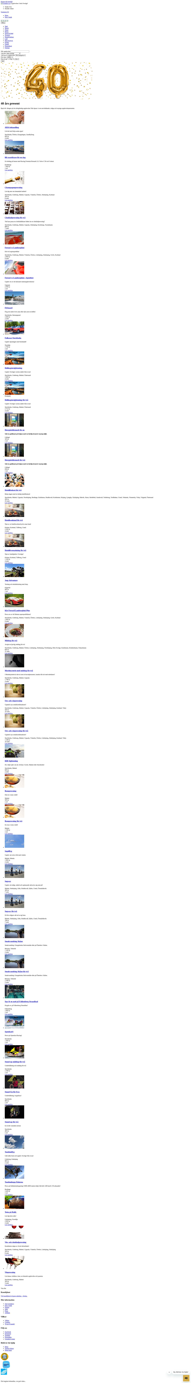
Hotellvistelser (9, 37)
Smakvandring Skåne (14, 941)
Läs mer (7, 140)
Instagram (8, 1333)
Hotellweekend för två (14, 520)
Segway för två (11, 911)
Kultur (7, 42)
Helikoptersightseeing (13, 368)
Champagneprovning (13, 187)
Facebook (8, 1332)
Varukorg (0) (5, 12)
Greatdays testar (10, 1339)
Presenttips (8, 1337)
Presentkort (8, 46)
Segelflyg (8, 851)
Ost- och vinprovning (13, 701)
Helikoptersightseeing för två (16, 400)
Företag (7, 48)
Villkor (7, 1320)
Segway (8, 881)
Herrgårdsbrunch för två (15, 460)
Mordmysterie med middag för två (19, 671)
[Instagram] (4, 21)
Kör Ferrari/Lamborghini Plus (17, 610)
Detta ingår (8, 1350)
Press (6, 1311)
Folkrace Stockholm (13, 338)
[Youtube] (6, 21)
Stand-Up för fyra (12, 1092)
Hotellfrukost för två (13, 490)
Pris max (3, 57)
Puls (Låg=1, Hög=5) (7, 59)
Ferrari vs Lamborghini (14, 248)
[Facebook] (2, 21)
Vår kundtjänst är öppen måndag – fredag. (14, 1296)
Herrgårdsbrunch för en (14, 430)
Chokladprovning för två (15, 218)
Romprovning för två (13, 821)
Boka (6, 15)
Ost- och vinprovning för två (16, 731)
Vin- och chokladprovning (15, 1242)
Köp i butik (8, 17)
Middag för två (11, 641)
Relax (6, 32)
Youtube (7, 1335)
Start (6, 26)
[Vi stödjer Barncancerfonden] (6, 1368)
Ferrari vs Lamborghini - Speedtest (19, 278)
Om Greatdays (9, 1304)
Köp (11, 140)
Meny (3, 23)
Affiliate (7, 1313)
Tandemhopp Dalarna (14, 1182)
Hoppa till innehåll (6, 1)
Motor (7, 28)
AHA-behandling (12, 127)
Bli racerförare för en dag (15, 157)
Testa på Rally (10, 1212)
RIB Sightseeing (11, 761)
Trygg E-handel (10, 1324)
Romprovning (10, 791)
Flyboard (8, 308)
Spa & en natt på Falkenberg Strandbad (21, 1001)
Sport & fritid (9, 33)
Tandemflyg (10, 1152)
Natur (6, 30)
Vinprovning (10, 1272)
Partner (7, 1307)
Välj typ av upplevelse (8, 55)
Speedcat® (9, 1032)
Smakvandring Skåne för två (17, 971)
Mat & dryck (9, 41)
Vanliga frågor (9, 1348)
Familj (7, 44)
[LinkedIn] (7, 21)
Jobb (6, 1309)
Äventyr (7, 35)
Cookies (7, 1322)
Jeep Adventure (11, 580)
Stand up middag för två (15, 1062)
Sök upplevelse (5, 51)
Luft (6, 39)
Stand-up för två (11, 1122)
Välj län (3, 53)
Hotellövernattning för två (15, 550)
